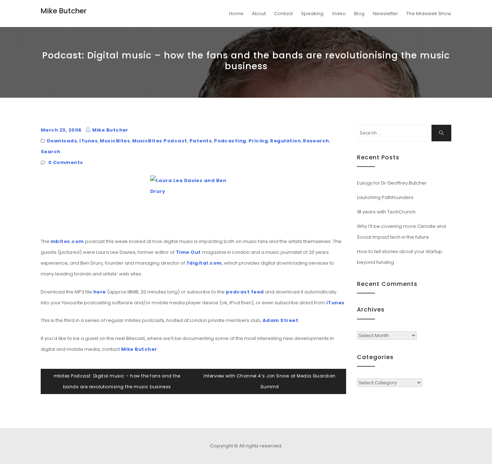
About (259, 13)
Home (236, 13)
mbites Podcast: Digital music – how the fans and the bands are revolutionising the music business (117, 381)
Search (51, 151)
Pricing (258, 140)
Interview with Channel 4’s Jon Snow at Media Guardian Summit (269, 381)
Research (316, 140)
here (99, 291)
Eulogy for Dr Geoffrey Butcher (392, 183)
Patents (200, 140)
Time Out (188, 252)
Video (339, 13)
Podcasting (230, 140)
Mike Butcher (63, 11)
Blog (359, 13)
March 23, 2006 (61, 130)
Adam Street (280, 320)
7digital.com (204, 263)
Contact (283, 13)
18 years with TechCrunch (386, 211)
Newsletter (385, 13)
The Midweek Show (428, 13)
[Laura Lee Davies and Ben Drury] (193, 202)
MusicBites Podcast (159, 140)
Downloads (62, 140)
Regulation (285, 140)
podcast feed (245, 291)
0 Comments (65, 162)
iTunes (88, 140)
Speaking (312, 13)
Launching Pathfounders (385, 197)
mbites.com (67, 241)
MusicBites (115, 140)
